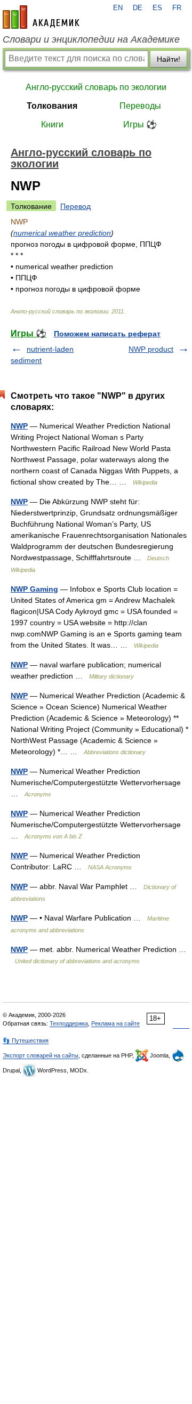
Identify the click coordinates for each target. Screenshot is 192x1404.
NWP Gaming (34, 589)
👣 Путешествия (26, 1040)
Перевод (75, 206)
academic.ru (41, 17)
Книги (52, 124)
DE (137, 8)
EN (118, 8)
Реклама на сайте (115, 1023)
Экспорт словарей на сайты (40, 1055)
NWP (19, 426)
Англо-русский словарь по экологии (96, 87)
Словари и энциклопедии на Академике (91, 39)
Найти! (168, 59)
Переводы (140, 105)
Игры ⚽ (140, 124)
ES (157, 8)
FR (176, 8)
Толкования (52, 105)
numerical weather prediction (62, 233)
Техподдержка (69, 1023)
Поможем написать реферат (107, 333)
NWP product (151, 349)
